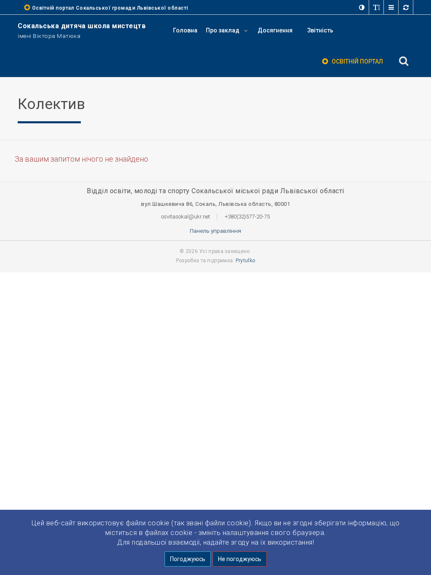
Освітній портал (357, 61)
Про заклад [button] (223, 30)
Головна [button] (185, 30)
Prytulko (245, 261)
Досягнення (275, 30)
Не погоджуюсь (239, 559)
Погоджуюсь (187, 559)
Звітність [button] (320, 30)
